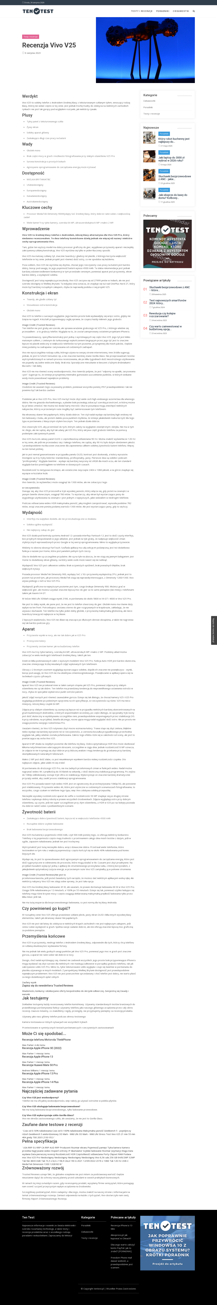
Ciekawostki (181, 11)
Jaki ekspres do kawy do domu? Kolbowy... (172, 196)
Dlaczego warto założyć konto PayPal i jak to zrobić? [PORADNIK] (123, 1248)
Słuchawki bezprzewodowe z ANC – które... (169, 289)
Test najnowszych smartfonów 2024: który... (167, 302)
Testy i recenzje (142, 11)
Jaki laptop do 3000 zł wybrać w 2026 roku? (171, 159)
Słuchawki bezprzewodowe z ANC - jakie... (174, 178)
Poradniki (162, 11)
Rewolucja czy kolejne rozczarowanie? (162, 315)
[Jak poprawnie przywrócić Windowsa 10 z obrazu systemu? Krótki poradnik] (167, 1243)
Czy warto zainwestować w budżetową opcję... (165, 328)
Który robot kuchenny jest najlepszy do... (174, 140)
